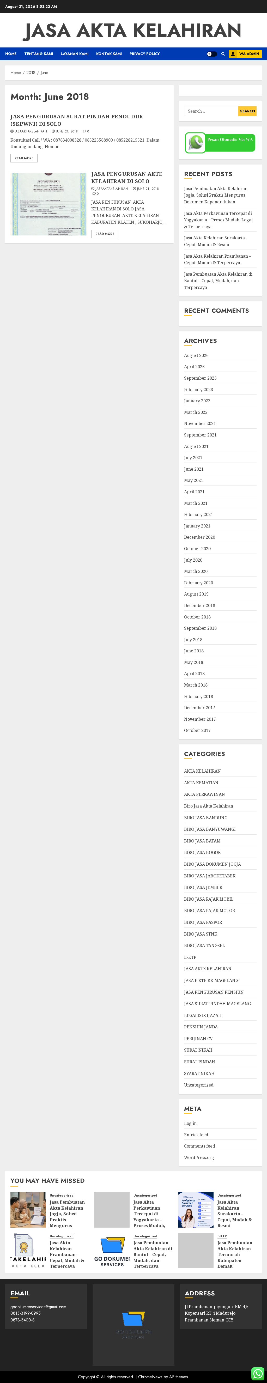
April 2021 (194, 492)
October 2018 (197, 617)
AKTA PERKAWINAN (204, 794)
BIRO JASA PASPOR (203, 922)
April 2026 (194, 366)
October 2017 (197, 730)
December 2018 (199, 605)
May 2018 (193, 662)
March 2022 (196, 412)
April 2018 (194, 673)
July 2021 (193, 457)
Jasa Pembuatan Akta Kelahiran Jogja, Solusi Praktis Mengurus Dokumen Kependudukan (215, 195)
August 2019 (196, 594)
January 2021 (197, 526)
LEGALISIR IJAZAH (203, 1015)
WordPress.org (199, 1157)
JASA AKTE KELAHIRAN (208, 969)
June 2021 (194, 469)
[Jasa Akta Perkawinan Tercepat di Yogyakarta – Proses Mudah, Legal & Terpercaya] (112, 1210)
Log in (190, 1123)
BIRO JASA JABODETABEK (209, 876)
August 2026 (196, 355)
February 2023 (198, 389)
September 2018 (200, 628)
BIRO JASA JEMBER (203, 887)
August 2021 (196, 446)
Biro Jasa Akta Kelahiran (208, 806)
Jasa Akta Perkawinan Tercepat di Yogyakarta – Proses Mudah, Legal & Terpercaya (218, 219)
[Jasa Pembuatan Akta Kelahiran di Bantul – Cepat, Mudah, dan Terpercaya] (112, 1250)
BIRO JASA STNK (200, 934)
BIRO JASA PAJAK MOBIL (209, 899)
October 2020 (197, 548)
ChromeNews (150, 1377)
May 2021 (193, 480)
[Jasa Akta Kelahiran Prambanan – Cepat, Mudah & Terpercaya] (28, 1250)
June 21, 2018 (67, 132)
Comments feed (199, 1146)
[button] (223, 54)
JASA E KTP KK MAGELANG (211, 980)
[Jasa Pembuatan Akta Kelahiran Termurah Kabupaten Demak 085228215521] (196, 1250)
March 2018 (196, 685)
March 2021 (196, 503)
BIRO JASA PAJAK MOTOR (209, 910)
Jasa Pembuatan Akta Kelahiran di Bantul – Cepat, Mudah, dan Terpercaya (218, 280)
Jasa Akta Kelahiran (133, 30)
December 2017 (199, 708)
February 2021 (198, 514)
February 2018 (198, 696)
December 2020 (199, 537)
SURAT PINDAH (199, 1062)
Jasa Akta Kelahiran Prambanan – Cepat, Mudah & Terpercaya (67, 1254)
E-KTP (190, 957)
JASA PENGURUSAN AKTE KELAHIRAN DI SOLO (126, 177)
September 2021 (200, 435)
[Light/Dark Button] (212, 54)
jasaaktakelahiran (31, 132)
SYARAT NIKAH (199, 1073)
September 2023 (200, 378)
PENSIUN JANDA (201, 1027)
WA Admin (249, 53)
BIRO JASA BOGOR (202, 852)
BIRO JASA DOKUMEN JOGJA (212, 864)
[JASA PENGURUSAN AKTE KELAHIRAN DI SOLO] (48, 204)
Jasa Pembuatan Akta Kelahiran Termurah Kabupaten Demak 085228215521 (234, 1257)
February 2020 (198, 583)
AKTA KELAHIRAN (202, 771)
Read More (24, 158)
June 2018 (194, 651)
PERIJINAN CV (198, 1038)
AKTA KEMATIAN (201, 783)
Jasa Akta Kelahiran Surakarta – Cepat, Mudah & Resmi (234, 1213)
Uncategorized (199, 1085)
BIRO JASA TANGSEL (204, 945)
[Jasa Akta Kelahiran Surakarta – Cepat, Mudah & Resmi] (196, 1210)
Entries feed (196, 1135)
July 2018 (193, 639)
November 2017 (200, 719)
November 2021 (200, 423)
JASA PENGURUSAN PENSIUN (214, 992)
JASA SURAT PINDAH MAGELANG (217, 1003)
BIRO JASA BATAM (202, 841)
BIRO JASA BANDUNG (205, 818)
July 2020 (193, 560)
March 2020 (196, 571)
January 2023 (197, 401)
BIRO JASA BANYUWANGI (210, 829)
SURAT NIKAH (198, 1050)
